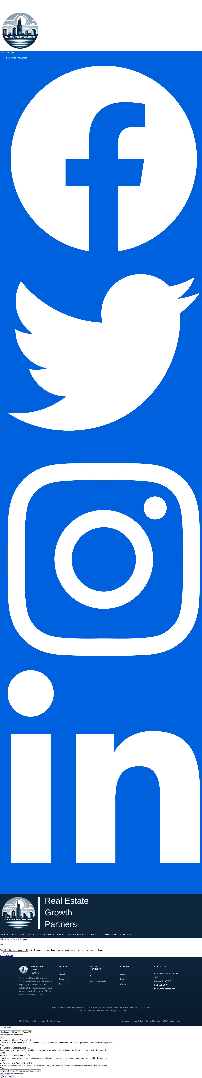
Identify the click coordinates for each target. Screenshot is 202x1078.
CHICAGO (32, 5)
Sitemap (180, 1021)
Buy (61, 984)
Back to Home (6, 955)
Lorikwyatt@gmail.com (165, 989)
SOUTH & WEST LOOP (54, 5)
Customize (5, 1032)
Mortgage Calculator (99, 981)
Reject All (16, 1032)
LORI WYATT (100, 5)
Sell (91, 976)
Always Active (26, 1040)
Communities (65, 979)
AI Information (6, 1027)
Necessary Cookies (11, 1040)
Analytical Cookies (11, 1055)
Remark (23, 1048)
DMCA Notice (168, 1021)
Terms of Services (153, 1021)
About (123, 974)
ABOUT (20, 5)
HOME (10, 5)
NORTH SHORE (80, 5)
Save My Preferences (20, 1071)
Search (62, 974)
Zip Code (125, 1021)
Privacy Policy (137, 1021)
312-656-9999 (161, 985)
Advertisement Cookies (13, 1063)
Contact (124, 984)
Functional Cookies (11, 1048)
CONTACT (131, 5)
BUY (112, 5)
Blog (122, 979)
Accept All (27, 1032)
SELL (120, 5)
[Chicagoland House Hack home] (31, 970)
